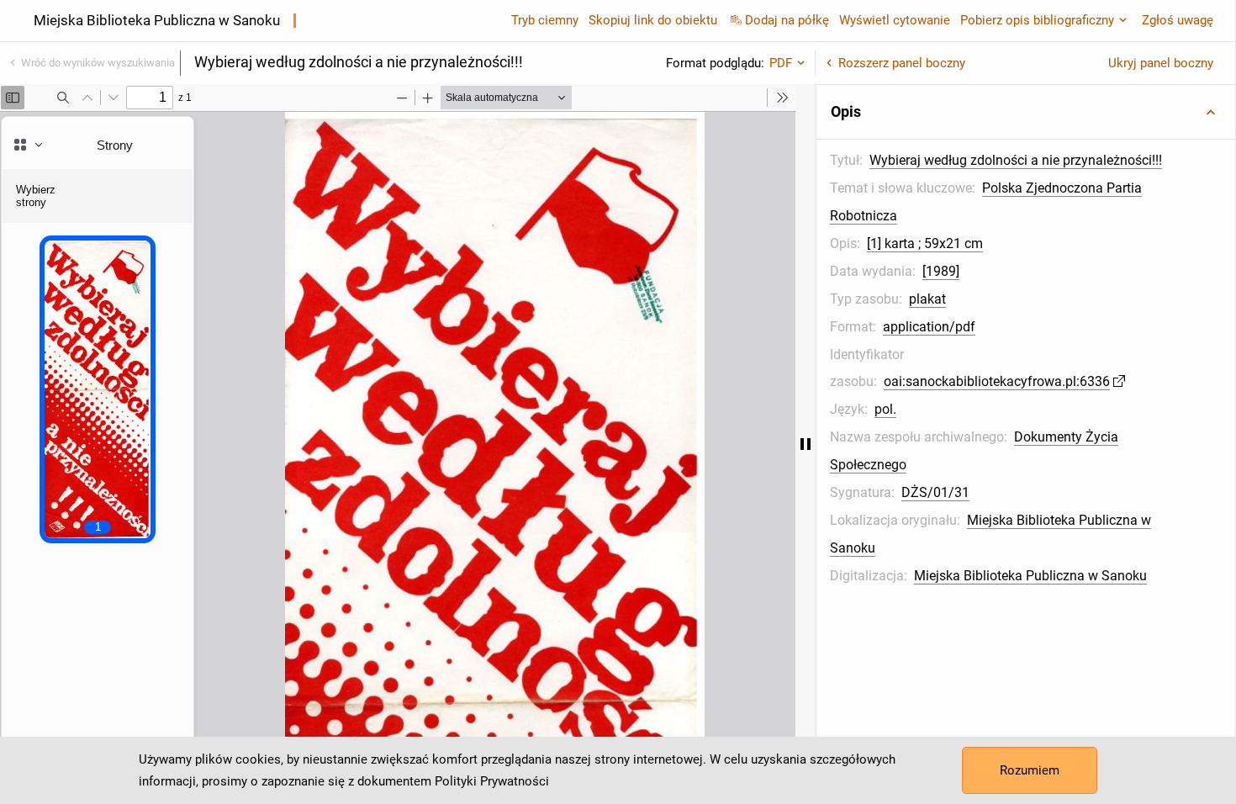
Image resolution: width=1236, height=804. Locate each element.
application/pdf (929, 327)
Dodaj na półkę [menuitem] (787, 20)
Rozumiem (1029, 770)
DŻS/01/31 (935, 492)
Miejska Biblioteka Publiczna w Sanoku (1030, 576)
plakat (927, 299)
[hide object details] (805, 444)
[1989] (940, 271)
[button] (1025, 112)
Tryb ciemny (544, 20)
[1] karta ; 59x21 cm (925, 243)
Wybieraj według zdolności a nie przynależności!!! (1015, 160)
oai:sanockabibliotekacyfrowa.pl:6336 (997, 381)
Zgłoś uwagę (1177, 20)
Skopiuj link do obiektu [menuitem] (653, 20)
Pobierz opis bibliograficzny (1037, 20)
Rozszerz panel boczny (901, 63)
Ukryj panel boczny (1160, 63)
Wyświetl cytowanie (894, 20)
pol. (885, 409)
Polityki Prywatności (492, 781)
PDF (780, 63)
